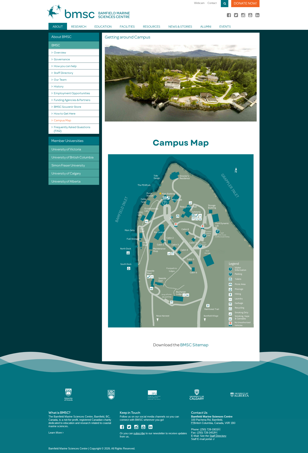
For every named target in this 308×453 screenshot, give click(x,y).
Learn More (55, 432)
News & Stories (180, 26)
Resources (151, 26)
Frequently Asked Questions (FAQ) (72, 129)
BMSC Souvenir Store (67, 106)
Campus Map (62, 120)
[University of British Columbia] (111, 394)
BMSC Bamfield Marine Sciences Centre (88, 11)
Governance (62, 59)
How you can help (65, 66)
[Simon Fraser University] (154, 394)
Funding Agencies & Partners (72, 100)
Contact (212, 2)
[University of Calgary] (197, 394)
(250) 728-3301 (210, 429)
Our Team (60, 79)
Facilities (127, 26)
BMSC (56, 45)
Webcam (199, 2)
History (58, 86)
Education (103, 26)
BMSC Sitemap (194, 344)
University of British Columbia (73, 157)
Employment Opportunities (72, 93)
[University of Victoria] (68, 394)
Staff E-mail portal (201, 439)
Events (225, 26)
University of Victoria (66, 149)
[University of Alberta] (240, 394)
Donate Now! (245, 3)
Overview (60, 52)
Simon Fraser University (68, 165)
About (58, 26)
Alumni (205, 26)
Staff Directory (63, 72)
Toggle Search (224, 3)
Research (78, 26)
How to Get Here (64, 113)
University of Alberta (66, 181)
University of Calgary (66, 173)
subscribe (139, 433)
